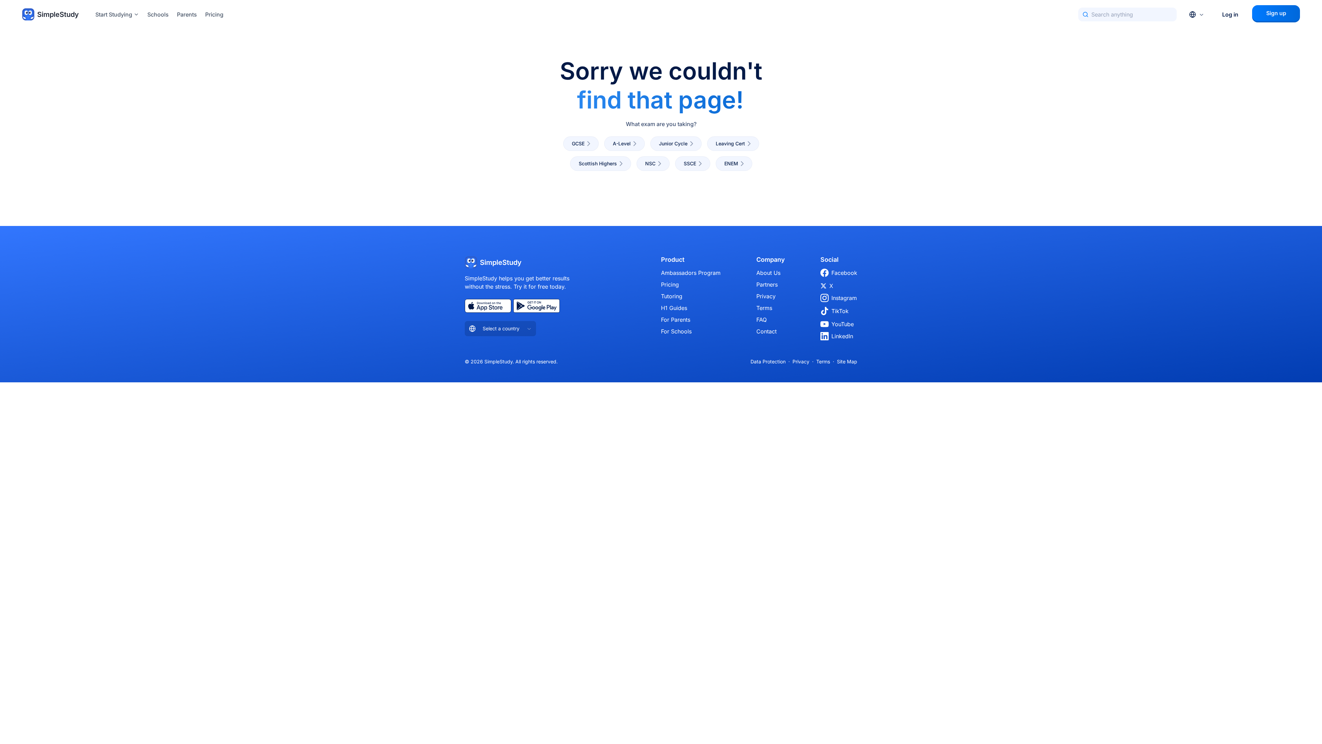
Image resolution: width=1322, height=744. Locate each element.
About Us (768, 272)
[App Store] (488, 306)
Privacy (766, 296)
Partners (767, 284)
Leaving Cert (730, 143)
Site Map (847, 361)
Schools (158, 14)
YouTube (842, 324)
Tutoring (671, 296)
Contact (766, 331)
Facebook (844, 272)
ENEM (731, 163)
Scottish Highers (598, 163)
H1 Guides (674, 307)
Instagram (844, 297)
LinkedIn (842, 336)
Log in (1230, 14)
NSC (650, 163)
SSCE (690, 163)
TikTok (840, 311)
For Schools (676, 331)
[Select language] (1196, 14)
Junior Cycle (673, 143)
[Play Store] (536, 306)
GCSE (578, 143)
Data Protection (768, 361)
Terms (764, 307)
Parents (187, 14)
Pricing (214, 14)
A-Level (622, 143)
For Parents (675, 319)
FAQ (761, 319)
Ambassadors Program (691, 272)
